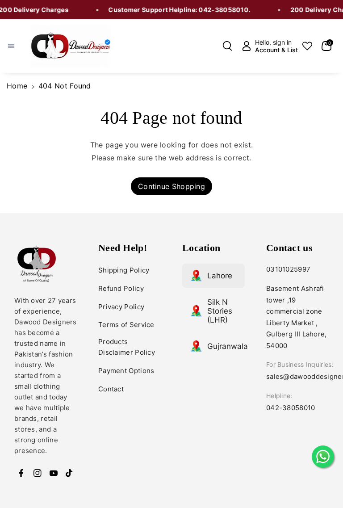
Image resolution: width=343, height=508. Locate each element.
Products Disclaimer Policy (126, 347)
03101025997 (288, 269)
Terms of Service (126, 324)
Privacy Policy (121, 306)
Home (17, 85)
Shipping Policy (124, 270)
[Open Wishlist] (307, 46)
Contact (111, 389)
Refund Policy (121, 288)
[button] (16, 46)
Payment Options (126, 370)
